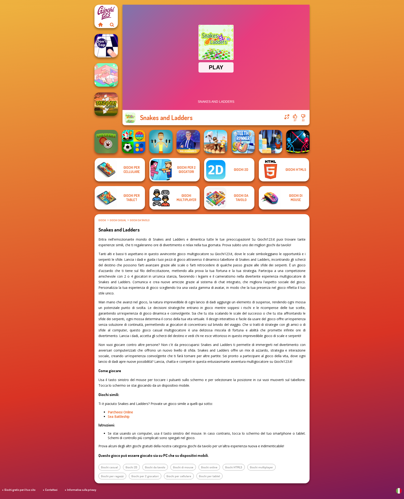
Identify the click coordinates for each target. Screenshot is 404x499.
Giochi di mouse (183, 467)
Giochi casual (118, 220)
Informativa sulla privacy (81, 490)
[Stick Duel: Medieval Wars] (298, 141)
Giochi (102, 220)
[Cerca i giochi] (112, 24)
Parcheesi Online (120, 412)
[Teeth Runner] (243, 141)
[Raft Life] (215, 141)
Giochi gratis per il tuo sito (20, 490)
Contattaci (51, 490)
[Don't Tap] (106, 45)
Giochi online (209, 467)
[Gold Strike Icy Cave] (270, 141)
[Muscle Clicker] (161, 141)
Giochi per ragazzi (112, 476)
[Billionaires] (188, 141)
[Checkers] (106, 141)
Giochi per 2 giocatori (145, 476)
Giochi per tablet (209, 476)
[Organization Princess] (106, 75)
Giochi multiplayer (261, 467)
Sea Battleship (119, 416)
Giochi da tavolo (140, 220)
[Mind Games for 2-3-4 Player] (133, 141)
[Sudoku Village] (106, 104)
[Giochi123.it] (100, 24)
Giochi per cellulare (178, 476)
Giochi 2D (131, 467)
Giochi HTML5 (233, 467)
